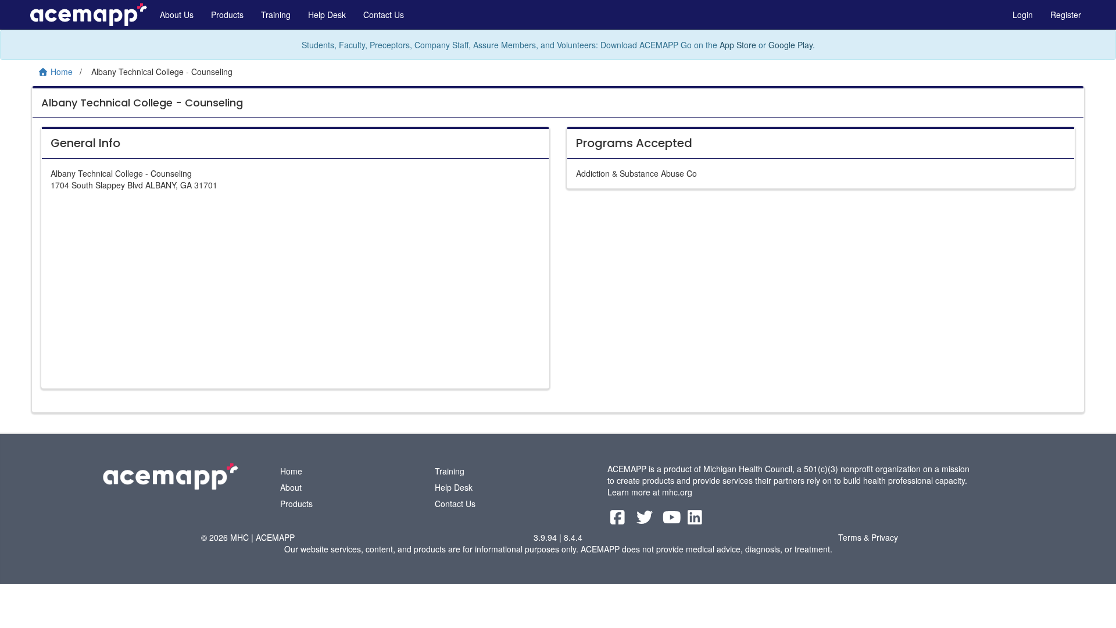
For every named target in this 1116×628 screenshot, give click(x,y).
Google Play (790, 45)
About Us (177, 14)
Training (276, 14)
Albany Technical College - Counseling (142, 102)
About (291, 487)
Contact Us (383, 14)
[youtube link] (673, 520)
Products (227, 14)
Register (1065, 14)
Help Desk (327, 14)
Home (291, 471)
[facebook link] (618, 520)
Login (1023, 14)
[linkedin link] (695, 520)
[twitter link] (646, 520)
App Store (738, 45)
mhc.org (677, 492)
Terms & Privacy (868, 537)
